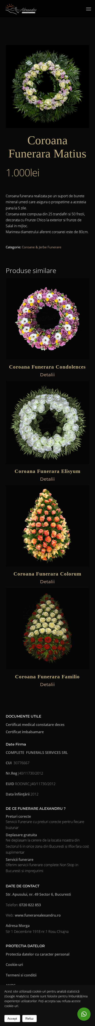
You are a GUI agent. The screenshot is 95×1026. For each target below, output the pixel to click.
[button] (88, 9)
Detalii (47, 374)
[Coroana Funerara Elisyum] (47, 422)
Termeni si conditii (21, 975)
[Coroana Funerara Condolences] (47, 319)
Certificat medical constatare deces (35, 724)
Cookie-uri (14, 964)
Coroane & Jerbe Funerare (41, 247)
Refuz (29, 1018)
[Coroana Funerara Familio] (47, 628)
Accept (12, 1018)
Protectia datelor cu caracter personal (37, 954)
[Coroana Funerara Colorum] (47, 526)
